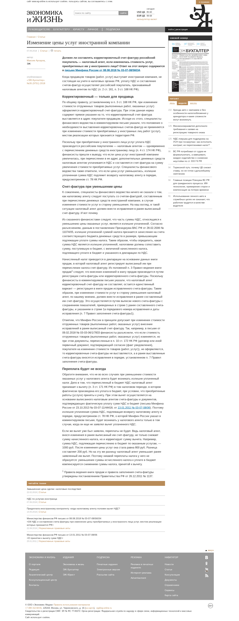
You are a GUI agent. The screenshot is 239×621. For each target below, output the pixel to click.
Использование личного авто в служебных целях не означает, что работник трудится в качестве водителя (191, 201)
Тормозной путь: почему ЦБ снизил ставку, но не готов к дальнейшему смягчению (192, 170)
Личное (93, 29)
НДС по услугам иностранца (42, 499)
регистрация (182, 29)
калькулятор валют (147, 19)
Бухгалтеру (61, 29)
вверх (211, 550)
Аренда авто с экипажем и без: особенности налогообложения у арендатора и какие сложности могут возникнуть (190, 115)
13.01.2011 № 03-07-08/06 (134, 407)
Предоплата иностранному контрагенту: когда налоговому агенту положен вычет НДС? (73, 508)
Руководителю (39, 29)
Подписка (113, 29)
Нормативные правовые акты (54, 528)
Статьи (43, 50)
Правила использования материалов (72, 604)
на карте (90, 608)
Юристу (78, 29)
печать (57, 50)
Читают (174, 98)
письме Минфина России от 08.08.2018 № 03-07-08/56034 (102, 70)
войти (171, 29)
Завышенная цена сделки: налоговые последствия (54, 489)
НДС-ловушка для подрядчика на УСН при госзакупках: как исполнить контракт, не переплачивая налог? (192, 141)
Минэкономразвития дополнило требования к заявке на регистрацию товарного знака (190, 129)
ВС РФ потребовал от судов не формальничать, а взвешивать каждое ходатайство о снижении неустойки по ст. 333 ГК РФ (190, 156)
